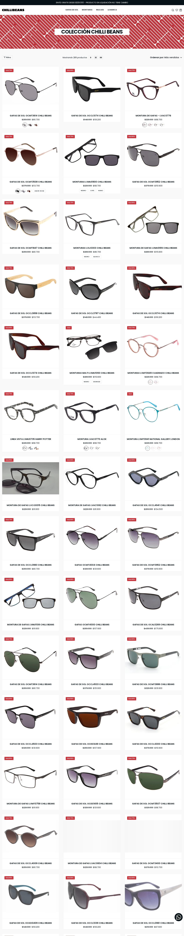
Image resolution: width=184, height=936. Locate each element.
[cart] (180, 10)
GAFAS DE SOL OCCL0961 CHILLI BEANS (153, 923)
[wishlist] (177, 10)
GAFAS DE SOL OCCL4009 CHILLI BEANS (31, 863)
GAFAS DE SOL (71, 9)
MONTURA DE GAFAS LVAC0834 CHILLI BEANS (92, 863)
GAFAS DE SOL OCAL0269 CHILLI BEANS (153, 625)
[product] (30, 89)
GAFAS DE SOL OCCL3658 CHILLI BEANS (31, 313)
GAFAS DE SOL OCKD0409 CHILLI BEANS (30, 923)
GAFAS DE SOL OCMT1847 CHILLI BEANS (31, 248)
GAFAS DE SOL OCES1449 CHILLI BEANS (91, 744)
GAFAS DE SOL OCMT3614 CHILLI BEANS (31, 116)
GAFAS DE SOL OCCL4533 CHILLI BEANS (92, 684)
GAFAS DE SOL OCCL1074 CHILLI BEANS (92, 116)
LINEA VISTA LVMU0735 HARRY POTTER (30, 439)
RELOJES (100, 9)
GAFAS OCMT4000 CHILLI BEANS (92, 625)
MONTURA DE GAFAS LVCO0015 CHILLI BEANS (31, 505)
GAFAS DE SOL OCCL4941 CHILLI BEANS (153, 505)
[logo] (13, 10)
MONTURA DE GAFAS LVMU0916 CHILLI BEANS (153, 248)
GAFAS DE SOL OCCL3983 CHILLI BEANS (31, 565)
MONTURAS (87, 9)
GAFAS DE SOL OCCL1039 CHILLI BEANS (92, 923)
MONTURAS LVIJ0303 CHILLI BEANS (91, 248)
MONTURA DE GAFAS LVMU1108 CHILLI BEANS (30, 625)
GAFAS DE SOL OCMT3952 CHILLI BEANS (153, 182)
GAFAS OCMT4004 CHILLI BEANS (92, 565)
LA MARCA (112, 9)
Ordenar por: (157, 57)
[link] (91, 58)
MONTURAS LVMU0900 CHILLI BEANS (92, 182)
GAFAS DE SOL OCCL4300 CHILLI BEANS (153, 744)
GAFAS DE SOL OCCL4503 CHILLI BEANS (31, 744)
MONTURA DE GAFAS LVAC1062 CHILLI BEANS (92, 505)
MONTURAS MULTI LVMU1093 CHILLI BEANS (92, 373)
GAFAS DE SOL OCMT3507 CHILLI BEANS (153, 804)
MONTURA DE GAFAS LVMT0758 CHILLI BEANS (31, 804)
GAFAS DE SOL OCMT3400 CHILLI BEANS (153, 863)
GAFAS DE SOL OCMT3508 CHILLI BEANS (31, 182)
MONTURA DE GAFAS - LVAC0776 (153, 116)
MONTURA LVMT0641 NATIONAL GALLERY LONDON (153, 439)
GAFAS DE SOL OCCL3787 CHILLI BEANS (92, 313)
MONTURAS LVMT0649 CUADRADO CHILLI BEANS (153, 373)
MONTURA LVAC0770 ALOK (92, 439)
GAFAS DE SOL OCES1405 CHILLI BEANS (91, 804)
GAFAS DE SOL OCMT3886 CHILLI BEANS (153, 684)
